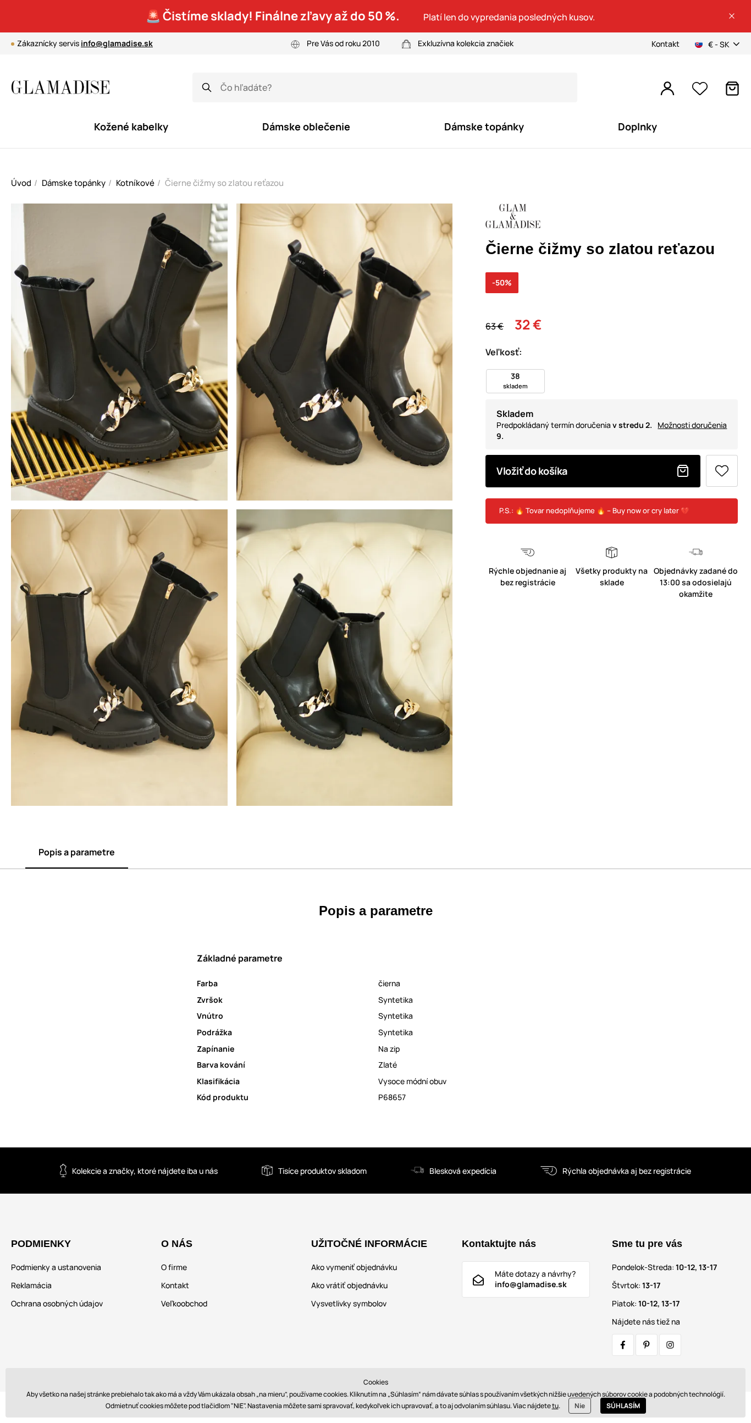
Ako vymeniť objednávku (354, 1267)
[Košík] (732, 88)
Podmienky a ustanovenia (56, 1267)
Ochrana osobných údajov (57, 1303)
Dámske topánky (74, 183)
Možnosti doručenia (692, 425)
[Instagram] (670, 1345)
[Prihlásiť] (667, 88)
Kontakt (665, 44)
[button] (731, 16)
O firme (174, 1267)
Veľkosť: (503, 352)
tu (555, 1405)
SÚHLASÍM (623, 1405)
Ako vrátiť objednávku (349, 1285)
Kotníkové (135, 183)
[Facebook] (623, 1345)
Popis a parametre (76, 852)
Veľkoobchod (184, 1303)
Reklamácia (31, 1285)
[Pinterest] (647, 1345)
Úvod (21, 183)
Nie (580, 1405)
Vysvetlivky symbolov (348, 1303)
